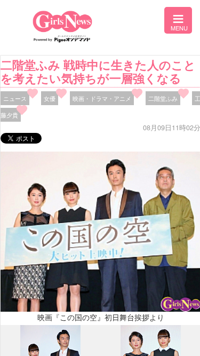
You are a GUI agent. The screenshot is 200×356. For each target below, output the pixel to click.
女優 (49, 98)
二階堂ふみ (163, 98)
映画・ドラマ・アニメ (102, 98)
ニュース (15, 98)
